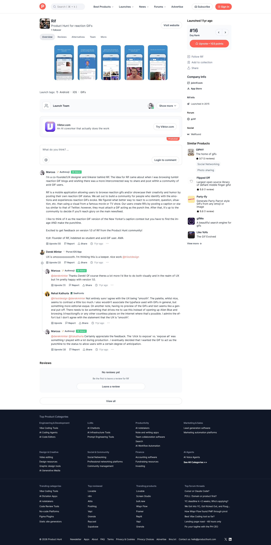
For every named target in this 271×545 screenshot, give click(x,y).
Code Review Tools (49, 506)
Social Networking (208, 164)
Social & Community (98, 452)
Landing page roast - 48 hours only (203, 521)
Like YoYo (202, 232)
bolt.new (140, 501)
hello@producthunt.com (203, 539)
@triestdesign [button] (131, 256)
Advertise (177, 6)
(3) (60, 349)
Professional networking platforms (105, 461)
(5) (55, 243)
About (95, 539)
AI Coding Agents (48, 432)
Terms (110, 539)
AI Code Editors (47, 436)
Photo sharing (205, 170)
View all (110, 401)
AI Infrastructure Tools (98, 432)
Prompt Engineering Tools (100, 436)
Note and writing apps (147, 432)
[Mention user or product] (46, 159)
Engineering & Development (54, 423)
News (142, 6)
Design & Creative (48, 452)
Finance (140, 452)
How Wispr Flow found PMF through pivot (206, 511)
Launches (125, 6)
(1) (60, 285)
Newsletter (75, 539)
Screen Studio (143, 496)
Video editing (46, 457)
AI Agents (189, 452)
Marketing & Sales (193, 423)
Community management (100, 466)
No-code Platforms (49, 511)
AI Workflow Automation (148, 445)
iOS (75, 92)
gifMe (200, 218)
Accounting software (146, 457)
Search (139, 441)
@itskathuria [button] (76, 336)
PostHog (92, 506)
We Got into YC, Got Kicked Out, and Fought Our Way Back (207, 506)
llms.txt (172, 539)
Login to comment (165, 160)
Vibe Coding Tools (48, 428)
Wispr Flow (141, 506)
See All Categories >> (195, 462)
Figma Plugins (46, 516)
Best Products (102, 6)
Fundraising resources (147, 461)
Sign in (225, 6)
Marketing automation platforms (200, 432)
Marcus (50, 172)
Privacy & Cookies (125, 539)
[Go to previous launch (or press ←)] (219, 32)
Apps (86, 539)
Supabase (93, 526)
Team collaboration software (150, 436)
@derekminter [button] (59, 275)
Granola (92, 516)
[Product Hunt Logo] (42, 6)
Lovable (92, 491)
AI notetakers (142, 428)
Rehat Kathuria (60, 293)
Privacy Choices (145, 539)
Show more (166, 105)
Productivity (142, 423)
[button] (103, 36)
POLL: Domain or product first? (201, 496)
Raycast (92, 521)
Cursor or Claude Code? (197, 491)
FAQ (102, 539)
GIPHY (200, 149)
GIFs (83, 92)
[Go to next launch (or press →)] (225, 32)
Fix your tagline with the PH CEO (201, 526)
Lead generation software (197, 428)
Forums (158, 6)
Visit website (171, 25)
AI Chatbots (93, 428)
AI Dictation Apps (48, 496)
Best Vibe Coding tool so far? (200, 516)
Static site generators (50, 521)
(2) (55, 262)
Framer (139, 511)
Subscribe (204, 6)
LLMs (90, 423)
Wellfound (196, 134)
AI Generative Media (49, 470)
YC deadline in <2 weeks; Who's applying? (206, 501)
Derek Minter (54, 251)
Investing (140, 466)
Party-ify (202, 196)
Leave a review (111, 386)
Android (64, 92)
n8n (90, 496)
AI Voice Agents (192, 457)
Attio (90, 501)
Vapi (90, 511)
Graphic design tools (50, 466)
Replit (139, 516)
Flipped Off (203, 177)
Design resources (48, 461)
